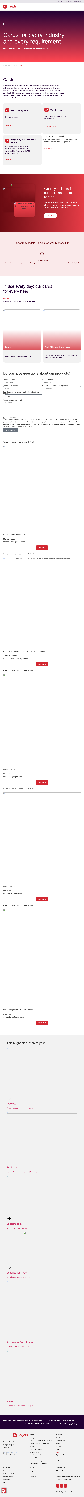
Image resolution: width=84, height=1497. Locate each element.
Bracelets (59, 1446)
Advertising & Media (36, 1455)
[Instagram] (65, 1486)
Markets (32, 1434)
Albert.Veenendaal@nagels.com (15, 658)
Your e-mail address (11, 385)
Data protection (9, 417)
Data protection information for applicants (68, 1476)
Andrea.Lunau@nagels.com (13, 1017)
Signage (58, 1443)
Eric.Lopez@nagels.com (12, 777)
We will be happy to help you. (70, 1424)
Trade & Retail (34, 1458)
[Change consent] (4, 1490)
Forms (58, 1449)
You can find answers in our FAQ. (37, 1423)
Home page (6, 65)
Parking (32, 1438)
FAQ (4, 1482)
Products (14, 65)
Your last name (48, 379)
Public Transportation (36, 1449)
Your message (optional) (12, 400)
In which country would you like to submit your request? (21, 392)
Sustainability (7, 1471)
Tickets (58, 1438)
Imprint (58, 1474)
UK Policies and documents (64, 1479)
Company (32, 1471)
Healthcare (33, 1446)
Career (31, 1474)
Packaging (59, 1461)
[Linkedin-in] (61, 1486)
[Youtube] (57, 1486)
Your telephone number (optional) (55, 385)
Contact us (33, 1476)
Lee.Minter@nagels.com (12, 893)
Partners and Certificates (10, 1474)
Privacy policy (60, 1471)
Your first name (9, 379)
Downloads (6, 1479)
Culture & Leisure (35, 1452)
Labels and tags (60, 1440)
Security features (8, 1476)
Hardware (59, 1458)
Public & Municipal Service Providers (41, 1440)
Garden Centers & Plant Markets (39, 1463)
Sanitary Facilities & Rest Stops (39, 1443)
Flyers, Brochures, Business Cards (66, 1455)
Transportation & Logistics (37, 1461)
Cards (58, 1452)
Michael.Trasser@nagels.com (14, 542)
